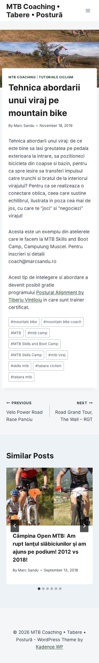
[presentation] (49, 497)
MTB (16, 333)
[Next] (84, 525)
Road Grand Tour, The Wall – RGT (74, 411)
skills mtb (20, 366)
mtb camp (37, 333)
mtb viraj (56, 355)
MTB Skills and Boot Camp (34, 344)
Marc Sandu (24, 125)
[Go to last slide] (15, 525)
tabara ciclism (48, 366)
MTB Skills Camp (26, 355)
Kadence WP (49, 646)
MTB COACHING (22, 77)
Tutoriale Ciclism (56, 77)
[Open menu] (88, 10)
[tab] (39, 588)
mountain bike (24, 322)
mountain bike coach (62, 322)
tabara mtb (21, 377)
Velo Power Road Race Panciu (24, 411)
